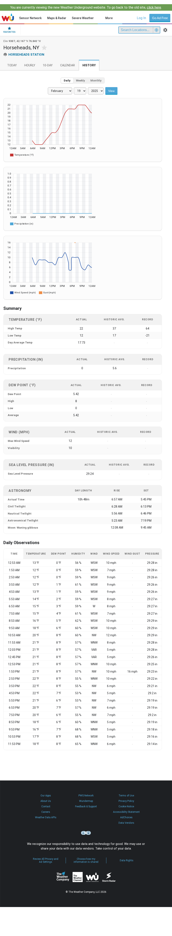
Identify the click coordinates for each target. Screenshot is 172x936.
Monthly (96, 80)
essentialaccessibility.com (86, 833)
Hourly (29, 65)
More (109, 18)
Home (8, 17)
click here (154, 7)
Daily (67, 80)
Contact (45, 806)
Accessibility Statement (126, 811)
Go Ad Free (160, 18)
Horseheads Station (26, 54)
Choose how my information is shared (86, 860)
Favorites (9, 32)
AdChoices (126, 817)
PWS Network (86, 795)
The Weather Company (63, 877)
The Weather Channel (78, 877)
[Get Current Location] (156, 30)
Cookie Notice (126, 806)
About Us (45, 801)
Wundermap (86, 801)
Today (12, 65)
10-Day (48, 65)
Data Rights (126, 860)
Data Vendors (126, 822)
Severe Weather (83, 18)
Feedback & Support (86, 806)
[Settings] (165, 30)
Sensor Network (30, 18)
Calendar (67, 65)
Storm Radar (109, 877)
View (111, 91)
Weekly (80, 80)
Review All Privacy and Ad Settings (45, 860)
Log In (141, 18)
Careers (45, 811)
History (89, 65)
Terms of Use (126, 795)
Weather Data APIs (45, 817)
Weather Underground (92, 877)
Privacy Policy (126, 801)
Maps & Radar (56, 18)
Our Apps (45, 795)
